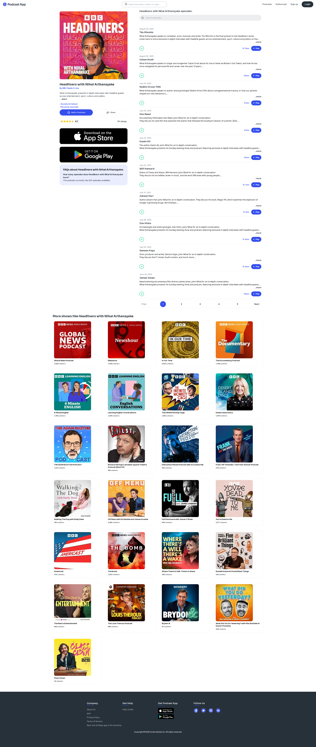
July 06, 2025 (145, 220)
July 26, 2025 (145, 111)
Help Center (128, 709)
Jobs (89, 713)
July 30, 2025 (145, 83)
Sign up (294, 4)
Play (257, 48)
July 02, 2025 (145, 247)
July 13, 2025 (145, 192)
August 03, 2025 (146, 29)
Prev (144, 304)
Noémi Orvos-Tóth (150, 87)
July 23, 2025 (145, 138)
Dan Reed (145, 114)
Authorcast (281, 4)
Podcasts (267, 4)
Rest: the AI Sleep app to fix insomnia (104, 725)
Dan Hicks (145, 223)
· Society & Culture (69, 104)
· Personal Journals (69, 107)
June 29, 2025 (145, 274)
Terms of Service (94, 721)
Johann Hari (146, 196)
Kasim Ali (144, 141)
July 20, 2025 (145, 165)
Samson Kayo (147, 250)
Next (256, 304)
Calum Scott (146, 59)
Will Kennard (146, 168)
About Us (91, 709)
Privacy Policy (93, 717)
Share (112, 112)
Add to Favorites (78, 112)
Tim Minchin (146, 32)
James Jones (147, 277)
